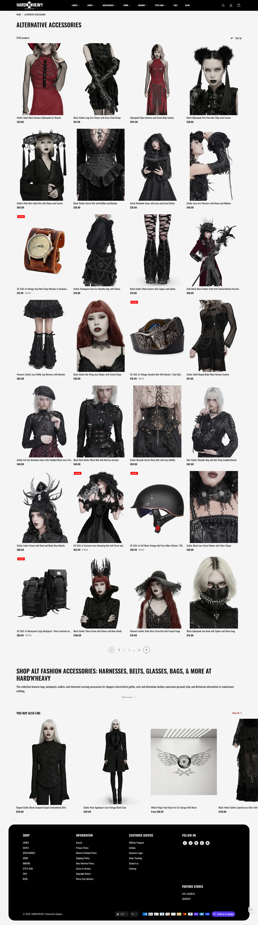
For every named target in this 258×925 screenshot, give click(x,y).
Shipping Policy (83, 858)
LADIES (26, 842)
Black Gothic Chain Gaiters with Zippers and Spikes (152, 289)
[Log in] (231, 5)
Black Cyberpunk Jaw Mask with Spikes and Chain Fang (211, 631)
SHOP (26, 835)
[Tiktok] (202, 843)
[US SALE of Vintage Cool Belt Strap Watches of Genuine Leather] (44, 250)
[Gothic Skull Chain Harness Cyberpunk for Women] (44, 79)
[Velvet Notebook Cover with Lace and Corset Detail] (157, 165)
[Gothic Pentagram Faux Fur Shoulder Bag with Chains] (100, 250)
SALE (25, 873)
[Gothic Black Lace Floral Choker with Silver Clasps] (214, 507)
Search (79, 842)
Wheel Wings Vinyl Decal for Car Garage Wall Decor (174, 807)
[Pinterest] (196, 843)
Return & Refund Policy (86, 853)
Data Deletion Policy (85, 863)
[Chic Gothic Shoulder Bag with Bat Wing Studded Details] (214, 421)
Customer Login (136, 853)
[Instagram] (190, 843)
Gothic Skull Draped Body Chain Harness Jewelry (208, 374)
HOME (25, 858)
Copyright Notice (83, 873)
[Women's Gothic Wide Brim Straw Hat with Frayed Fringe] (157, 593)
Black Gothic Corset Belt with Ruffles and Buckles (95, 203)
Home (19, 14)
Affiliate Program (136, 842)
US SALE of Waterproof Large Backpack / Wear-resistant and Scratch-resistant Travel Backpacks (44, 631)
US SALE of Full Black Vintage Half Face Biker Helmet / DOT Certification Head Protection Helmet (156, 546)
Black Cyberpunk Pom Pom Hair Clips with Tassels (209, 117)
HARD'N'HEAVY (37, 914)
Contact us (133, 863)
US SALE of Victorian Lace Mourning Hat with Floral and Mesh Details (98, 546)
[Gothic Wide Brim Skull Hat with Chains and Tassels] (44, 165)
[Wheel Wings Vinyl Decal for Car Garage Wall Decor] (184, 762)
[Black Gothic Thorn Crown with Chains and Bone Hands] (100, 593)
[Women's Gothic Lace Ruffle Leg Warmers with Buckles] (44, 336)
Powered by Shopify (53, 914)
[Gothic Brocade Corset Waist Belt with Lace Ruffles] (157, 421)
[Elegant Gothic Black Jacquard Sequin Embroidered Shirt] (49, 762)
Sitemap (132, 868)
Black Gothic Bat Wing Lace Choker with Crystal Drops (97, 374)
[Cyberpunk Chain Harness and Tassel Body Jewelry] (157, 79)
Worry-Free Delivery (84, 879)
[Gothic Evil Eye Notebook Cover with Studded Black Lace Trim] (44, 421)
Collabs (132, 848)
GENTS (26, 848)
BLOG (25, 879)
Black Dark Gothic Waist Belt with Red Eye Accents (96, 460)
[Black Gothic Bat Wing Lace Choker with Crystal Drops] (100, 336)
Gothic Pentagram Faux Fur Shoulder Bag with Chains (96, 289)
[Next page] (146, 650)
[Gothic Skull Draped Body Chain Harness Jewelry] (214, 336)
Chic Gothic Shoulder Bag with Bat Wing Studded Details (212, 460)
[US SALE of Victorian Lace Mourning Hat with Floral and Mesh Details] (100, 507)
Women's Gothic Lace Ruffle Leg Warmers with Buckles (41, 374)
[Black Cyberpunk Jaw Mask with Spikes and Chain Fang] (214, 593)
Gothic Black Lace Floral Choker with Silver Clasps (209, 545)
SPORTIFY (186, 899)
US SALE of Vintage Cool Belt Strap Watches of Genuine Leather (41, 289)
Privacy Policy (82, 848)
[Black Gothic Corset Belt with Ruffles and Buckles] (100, 165)
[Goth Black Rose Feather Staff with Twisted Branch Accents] (214, 250)
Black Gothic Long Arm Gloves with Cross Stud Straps (97, 117)
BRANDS (26, 863)
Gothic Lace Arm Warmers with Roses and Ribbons (209, 203)
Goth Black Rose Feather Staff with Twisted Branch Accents (213, 289)
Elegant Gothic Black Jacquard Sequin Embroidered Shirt (41, 807)
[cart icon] (239, 5)
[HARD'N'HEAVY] (29, 5)
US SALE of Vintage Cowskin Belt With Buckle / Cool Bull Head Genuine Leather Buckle (155, 374)
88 (139, 650)
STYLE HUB (28, 868)
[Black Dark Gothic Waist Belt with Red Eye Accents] (100, 421)
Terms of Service (83, 868)
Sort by (238, 38)
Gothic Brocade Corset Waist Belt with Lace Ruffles (152, 460)
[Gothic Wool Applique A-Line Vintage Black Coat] (116, 762)
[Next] (237, 762)
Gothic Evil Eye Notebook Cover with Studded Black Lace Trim (44, 460)
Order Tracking (135, 858)
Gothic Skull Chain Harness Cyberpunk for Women (39, 117)
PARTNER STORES (192, 887)
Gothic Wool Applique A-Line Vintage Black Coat (104, 807)
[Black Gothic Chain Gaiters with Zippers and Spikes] (157, 250)
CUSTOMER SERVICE (141, 835)
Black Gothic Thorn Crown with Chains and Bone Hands (97, 631)
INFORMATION (84, 835)
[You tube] (207, 843)
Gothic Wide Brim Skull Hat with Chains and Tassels (40, 203)
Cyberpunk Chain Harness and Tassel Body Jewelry (152, 117)
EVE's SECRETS (188, 894)
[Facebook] (185, 843)
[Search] (223, 5)
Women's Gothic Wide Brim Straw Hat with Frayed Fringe (155, 631)
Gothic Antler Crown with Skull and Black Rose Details (41, 545)
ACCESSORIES (29, 853)
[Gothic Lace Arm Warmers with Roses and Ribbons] (214, 165)
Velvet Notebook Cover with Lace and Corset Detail (152, 203)
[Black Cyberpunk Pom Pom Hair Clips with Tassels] (214, 79)
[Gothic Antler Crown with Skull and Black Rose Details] (44, 507)
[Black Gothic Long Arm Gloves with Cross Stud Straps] (100, 79)
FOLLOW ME (189, 835)
